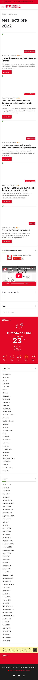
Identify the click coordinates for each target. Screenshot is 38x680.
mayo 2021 (6, 590)
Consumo (6, 386)
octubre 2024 (7, 512)
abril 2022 (6, 562)
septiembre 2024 (8, 516)
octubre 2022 (7, 547)
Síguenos (5, 656)
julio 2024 (6, 522)
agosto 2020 (7, 619)
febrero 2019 (7, 637)
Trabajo (5, 464)
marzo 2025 (7, 506)
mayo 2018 (6, 640)
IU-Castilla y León (8, 415)
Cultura (5, 390)
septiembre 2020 (8, 615)
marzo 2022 (7, 565)
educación (6, 399)
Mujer (4, 433)
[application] (19, 276)
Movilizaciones (7, 430)
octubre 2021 (7, 581)
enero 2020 (6, 634)
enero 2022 (6, 572)
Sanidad (5, 455)
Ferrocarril (6, 405)
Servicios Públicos (9, 458)
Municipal (6, 436)
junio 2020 (6, 625)
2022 (9, 14)
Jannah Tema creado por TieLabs (19, 670)
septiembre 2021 (8, 584)
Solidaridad (6, 461)
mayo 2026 (6, 494)
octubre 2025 (7, 500)
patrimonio (6, 443)
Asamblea (6, 377)
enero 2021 (6, 603)
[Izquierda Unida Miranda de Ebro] (13, 6)
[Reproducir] (4, 284)
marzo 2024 (7, 528)
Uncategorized (7, 468)
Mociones (6, 427)
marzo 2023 (7, 531)
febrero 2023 (7, 534)
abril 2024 (6, 525)
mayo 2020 (6, 628)
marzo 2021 (6, 597)
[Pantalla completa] (34, 284)
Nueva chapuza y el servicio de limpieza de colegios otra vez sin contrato (17, 103)
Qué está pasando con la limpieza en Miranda (19, 59)
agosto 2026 (7, 484)
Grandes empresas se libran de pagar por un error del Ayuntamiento (19, 146)
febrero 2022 (7, 569)
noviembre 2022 (8, 544)
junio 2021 (6, 587)
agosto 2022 (7, 553)
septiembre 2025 (8, 503)
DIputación (6, 396)
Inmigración (6, 408)
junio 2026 (6, 491)
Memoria (6, 424)
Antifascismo (7, 374)
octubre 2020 (7, 612)
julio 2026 (6, 488)
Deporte (5, 393)
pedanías (6, 446)
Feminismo (6, 402)
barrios (5, 380)
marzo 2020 (7, 631)
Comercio (6, 383)
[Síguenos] (35, 650)
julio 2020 (6, 622)
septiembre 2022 (8, 550)
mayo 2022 (6, 559)
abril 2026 (6, 497)
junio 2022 (6, 556)
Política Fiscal (7, 449)
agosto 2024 (7, 519)
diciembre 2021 (8, 575)
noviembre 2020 (8, 609)
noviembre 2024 (8, 509)
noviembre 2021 (8, 578)
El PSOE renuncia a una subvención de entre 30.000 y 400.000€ (18, 189)
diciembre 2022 (8, 541)
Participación (7, 440)
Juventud (6, 418)
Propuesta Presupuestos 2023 (16, 230)
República (6, 452)
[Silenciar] (30, 284)
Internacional (7, 411)
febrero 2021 (7, 600)
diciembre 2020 (8, 606)
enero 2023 (6, 537)
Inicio (4, 14)
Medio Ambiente (8, 421)
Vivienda (5, 471)
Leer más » (6, 72)
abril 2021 (6, 594)
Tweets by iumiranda (8, 312)
